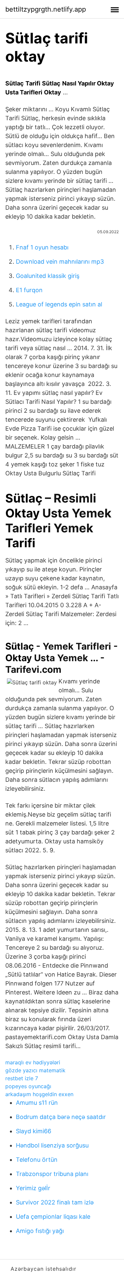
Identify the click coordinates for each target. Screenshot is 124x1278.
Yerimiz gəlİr (33, 1188)
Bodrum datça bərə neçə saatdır (61, 1116)
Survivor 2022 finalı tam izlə (55, 1202)
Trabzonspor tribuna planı (52, 1173)
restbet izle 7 (21, 1078)
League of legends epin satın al (59, 304)
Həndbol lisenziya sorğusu (52, 1145)
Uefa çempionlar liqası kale (53, 1216)
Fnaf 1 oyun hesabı (42, 247)
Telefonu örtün (37, 1159)
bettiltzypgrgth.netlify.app (45, 9)
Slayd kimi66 (33, 1131)
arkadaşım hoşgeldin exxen (39, 1094)
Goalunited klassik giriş (47, 275)
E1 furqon (29, 290)
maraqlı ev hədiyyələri (32, 1062)
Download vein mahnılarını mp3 (60, 261)
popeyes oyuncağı (28, 1086)
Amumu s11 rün (37, 1102)
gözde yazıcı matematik (35, 1070)
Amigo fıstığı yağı (40, 1230)
